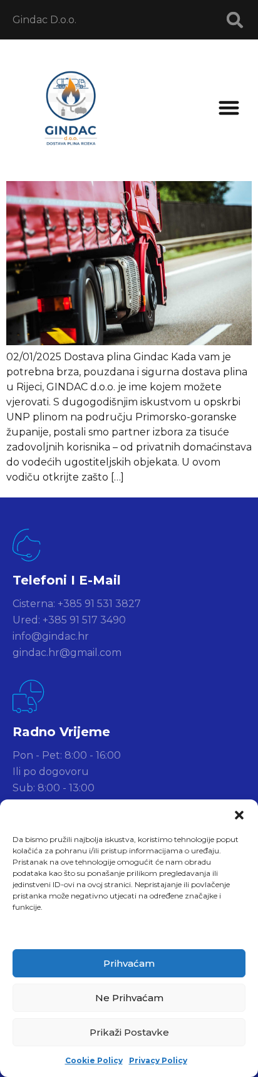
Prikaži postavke (129, 1032)
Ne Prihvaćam (129, 998)
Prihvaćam (129, 963)
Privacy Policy (158, 1060)
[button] (239, 815)
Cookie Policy (94, 1060)
